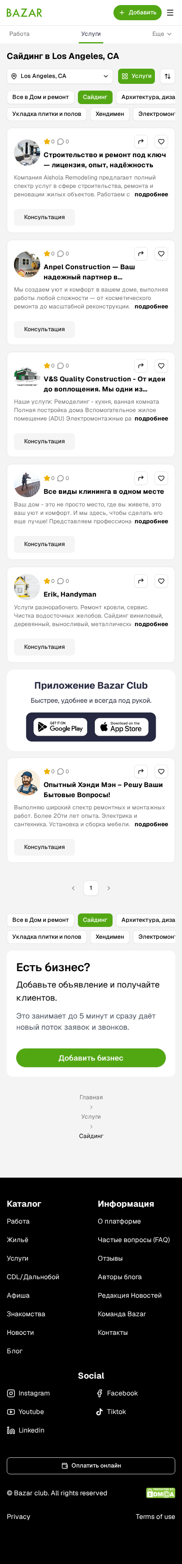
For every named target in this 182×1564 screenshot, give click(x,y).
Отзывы (110, 1258)
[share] (141, 141)
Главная (91, 1097)
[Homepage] (24, 12)
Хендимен (110, 114)
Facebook (122, 1393)
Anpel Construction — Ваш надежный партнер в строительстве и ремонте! (89, 277)
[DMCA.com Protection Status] (160, 1493)
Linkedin (31, 1430)
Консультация (44, 217)
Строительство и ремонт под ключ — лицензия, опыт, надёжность (105, 159)
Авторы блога (120, 1276)
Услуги (91, 33)
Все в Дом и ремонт (40, 97)
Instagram (34, 1393)
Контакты (113, 1332)
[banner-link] (91, 710)
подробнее (151, 194)
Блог (14, 1351)
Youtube (31, 1411)
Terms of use (155, 1516)
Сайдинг (95, 97)
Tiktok (116, 1411)
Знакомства (26, 1314)
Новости (20, 1332)
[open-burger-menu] (170, 12)
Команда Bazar (122, 1314)
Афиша (18, 1295)
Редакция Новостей (130, 1295)
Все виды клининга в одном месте (104, 491)
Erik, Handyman (70, 594)
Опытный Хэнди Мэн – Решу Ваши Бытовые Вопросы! (103, 789)
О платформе (119, 1221)
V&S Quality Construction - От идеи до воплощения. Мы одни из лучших (104, 389)
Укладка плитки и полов (46, 114)
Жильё (17, 1239)
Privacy (18, 1516)
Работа (19, 33)
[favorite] (161, 141)
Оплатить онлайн (96, 1465)
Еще (158, 33)
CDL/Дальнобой (33, 1276)
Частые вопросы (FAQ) (134, 1239)
